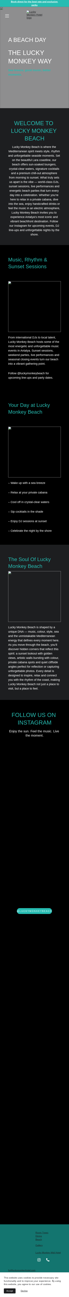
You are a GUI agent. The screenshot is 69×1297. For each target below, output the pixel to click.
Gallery (39, 1245)
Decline (24, 1291)
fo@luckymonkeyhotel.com (21, 1270)
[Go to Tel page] (47, 1259)
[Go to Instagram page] (39, 1259)
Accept (9, 1291)
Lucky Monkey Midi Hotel (48, 1252)
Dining (38, 1236)
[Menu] (7, 15)
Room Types (41, 1232)
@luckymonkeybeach (34, 911)
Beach (38, 1239)
